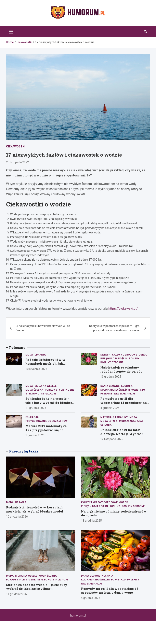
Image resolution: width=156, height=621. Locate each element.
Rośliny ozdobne (111, 362)
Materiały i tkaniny (114, 417)
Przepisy (106, 393)
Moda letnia (108, 421)
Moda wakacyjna (131, 421)
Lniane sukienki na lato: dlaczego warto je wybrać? (121, 432)
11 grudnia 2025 (35, 407)
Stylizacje (48, 393)
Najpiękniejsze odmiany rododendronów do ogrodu (121, 369)
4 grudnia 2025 (109, 407)
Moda (29, 354)
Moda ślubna (34, 389)
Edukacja (32, 417)
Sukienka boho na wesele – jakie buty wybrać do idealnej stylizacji (49, 402)
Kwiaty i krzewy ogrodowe (118, 354)
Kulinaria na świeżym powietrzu (122, 389)
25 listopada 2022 (17, 162)
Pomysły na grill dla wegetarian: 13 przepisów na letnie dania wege (123, 402)
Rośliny (134, 358)
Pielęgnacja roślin (113, 358)
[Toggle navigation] (11, 31)
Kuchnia (126, 386)
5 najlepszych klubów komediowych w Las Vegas (43, 328)
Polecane (17, 347)
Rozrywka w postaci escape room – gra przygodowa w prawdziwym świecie (114, 328)
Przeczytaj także (24, 451)
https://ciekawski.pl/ (123, 308)
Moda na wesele (45, 386)
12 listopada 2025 (111, 439)
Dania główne (109, 386)
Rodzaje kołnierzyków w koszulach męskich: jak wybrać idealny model (45, 364)
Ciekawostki (15, 146)
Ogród (143, 354)
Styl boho (32, 393)
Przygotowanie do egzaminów (46, 421)
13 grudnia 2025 (110, 376)
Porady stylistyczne (59, 389)
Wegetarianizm (124, 393)
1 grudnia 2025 (34, 435)
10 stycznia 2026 (36, 369)
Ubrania (40, 354)
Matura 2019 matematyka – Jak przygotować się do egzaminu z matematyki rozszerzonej (47, 432)
